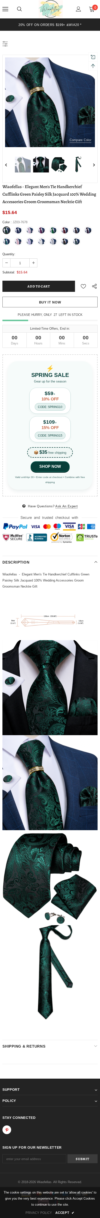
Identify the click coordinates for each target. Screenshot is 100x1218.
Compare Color (80, 140)
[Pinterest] (6, 1129)
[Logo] (51, 9)
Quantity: (8, 254)
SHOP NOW (50, 466)
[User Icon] (78, 9)
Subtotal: (8, 272)
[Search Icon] (19, 9)
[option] (50, 24)
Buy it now (50, 302)
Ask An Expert (66, 506)
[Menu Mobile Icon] (5, 9)
